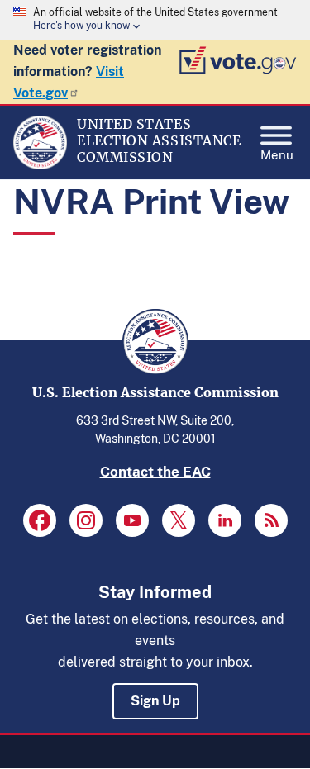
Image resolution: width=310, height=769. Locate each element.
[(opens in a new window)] (40, 520)
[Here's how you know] (155, 20)
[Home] (40, 165)
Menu (276, 153)
